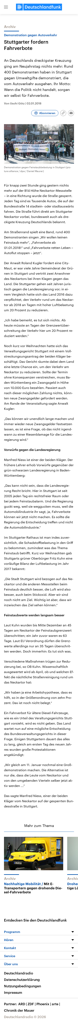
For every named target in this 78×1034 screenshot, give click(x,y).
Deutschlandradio (18, 973)
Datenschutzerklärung (22, 979)
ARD (22, 1004)
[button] (6, 7)
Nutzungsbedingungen (22, 986)
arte (56, 1004)
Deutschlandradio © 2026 (25, 1017)
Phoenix (43, 1004)
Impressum (13, 992)
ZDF (32, 1004)
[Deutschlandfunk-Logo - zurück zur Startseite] (39, 7)
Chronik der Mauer (19, 1010)
